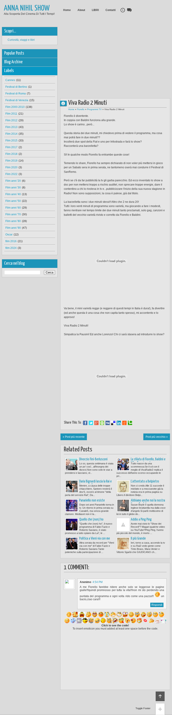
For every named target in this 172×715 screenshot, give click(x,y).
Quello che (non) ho (91, 519)
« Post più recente (74, 436)
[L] (123, 486)
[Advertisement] (116, 58)
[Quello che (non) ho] (71, 524)
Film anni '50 (13, 201)
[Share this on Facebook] (85, 423)
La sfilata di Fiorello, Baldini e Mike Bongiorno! (148, 461)
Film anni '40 (13, 194)
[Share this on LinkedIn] (119, 423)
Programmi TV (94, 109)
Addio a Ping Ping (141, 519)
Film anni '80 (13, 221)
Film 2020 (11, 167)
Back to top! (160, 696)
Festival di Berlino (16, 86)
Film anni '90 (13, 227)
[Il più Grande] (123, 543)
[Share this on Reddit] (124, 423)
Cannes (10, 80)
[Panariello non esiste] (71, 505)
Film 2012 (11, 120)
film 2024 (11, 248)
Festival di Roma (15, 93)
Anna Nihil (65, 103)
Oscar (9, 234)
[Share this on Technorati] (130, 423)
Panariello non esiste (92, 500)
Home (67, 10)
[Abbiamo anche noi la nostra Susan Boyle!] (123, 505)
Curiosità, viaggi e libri (21, 39)
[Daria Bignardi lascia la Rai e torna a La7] (71, 486)
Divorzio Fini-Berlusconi (93, 459)
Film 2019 (11, 160)
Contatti (110, 10)
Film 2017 (11, 147)
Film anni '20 (13, 180)
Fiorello (80, 109)
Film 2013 (11, 127)
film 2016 (11, 241)
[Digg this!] (107, 423)
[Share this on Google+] (96, 423)
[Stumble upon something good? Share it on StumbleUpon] (102, 423)
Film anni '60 (13, 207)
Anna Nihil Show (27, 8)
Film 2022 (11, 174)
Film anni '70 (13, 214)
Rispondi (156, 604)
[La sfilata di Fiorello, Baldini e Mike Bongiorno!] (123, 464)
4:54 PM (97, 582)
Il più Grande (138, 538)
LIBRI (95, 10)
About (81, 10)
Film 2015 (11, 140)
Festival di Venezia (16, 100)
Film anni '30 (13, 187)
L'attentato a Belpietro (145, 481)
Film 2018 (11, 154)
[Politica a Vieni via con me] (71, 543)
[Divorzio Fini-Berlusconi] (71, 464)
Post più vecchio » (157, 436)
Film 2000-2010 (15, 107)
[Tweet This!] (91, 423)
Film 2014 (11, 133)
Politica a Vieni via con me (94, 538)
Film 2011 (11, 113)
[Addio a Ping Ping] (123, 524)
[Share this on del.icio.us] (113, 423)
